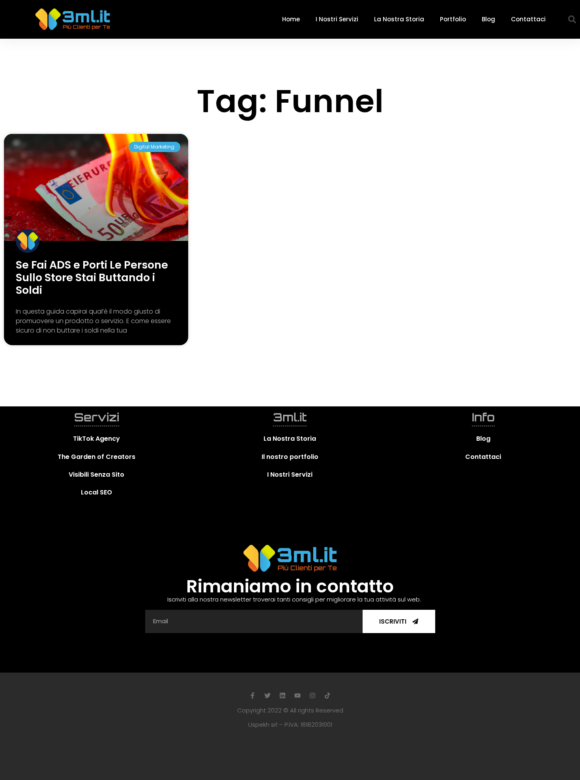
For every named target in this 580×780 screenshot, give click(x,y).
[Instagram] (312, 695)
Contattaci (528, 19)
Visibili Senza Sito (96, 474)
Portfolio (453, 19)
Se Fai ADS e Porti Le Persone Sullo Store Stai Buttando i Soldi (92, 277)
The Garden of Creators (96, 456)
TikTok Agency (96, 438)
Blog (488, 19)
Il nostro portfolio (290, 456)
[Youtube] (297, 695)
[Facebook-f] (252, 695)
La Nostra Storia (399, 19)
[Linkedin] (282, 695)
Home (291, 19)
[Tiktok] (327, 695)
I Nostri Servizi (337, 19)
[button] (572, 19)
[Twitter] (267, 695)
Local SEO (96, 492)
